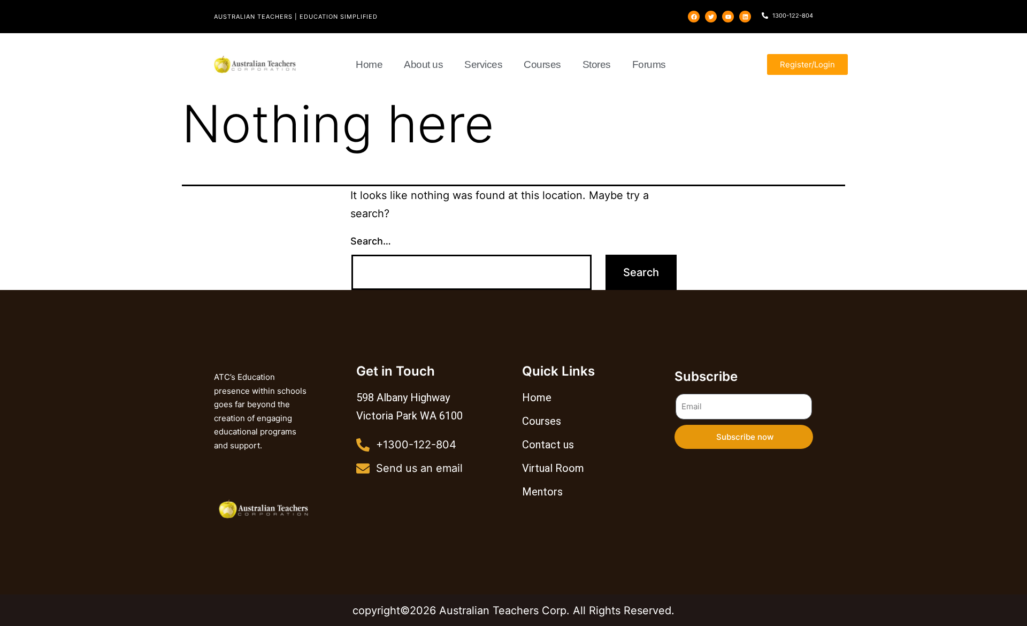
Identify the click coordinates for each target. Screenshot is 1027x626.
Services (483, 64)
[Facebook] (694, 16)
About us (423, 64)
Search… (370, 241)
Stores (597, 64)
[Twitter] (711, 16)
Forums (649, 64)
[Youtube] (728, 16)
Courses (542, 64)
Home (369, 64)
